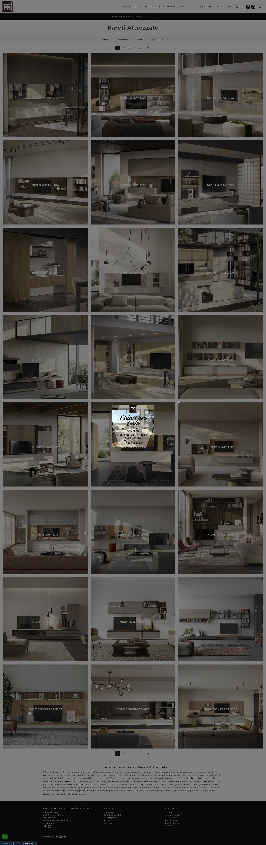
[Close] (179, 401)
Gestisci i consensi (28, 843)
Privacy (4, 843)
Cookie (13, 843)
